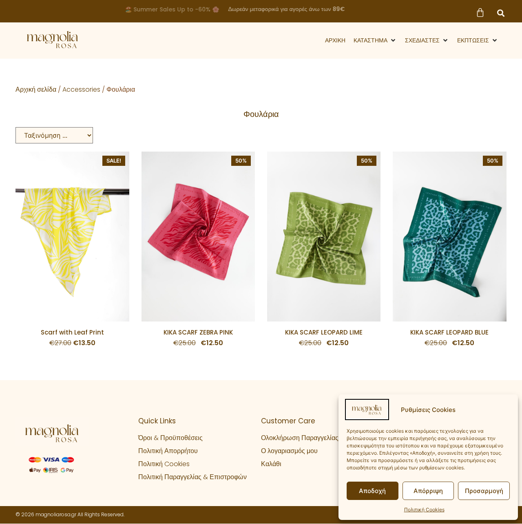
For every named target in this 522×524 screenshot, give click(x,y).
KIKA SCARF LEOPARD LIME (324, 332)
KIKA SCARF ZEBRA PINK (198, 332)
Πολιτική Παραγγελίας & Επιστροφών (192, 477)
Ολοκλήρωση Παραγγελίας (299, 438)
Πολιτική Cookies (424, 509)
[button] (500, 13)
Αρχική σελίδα (35, 89)
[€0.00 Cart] (480, 12)
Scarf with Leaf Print (72, 332)
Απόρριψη (428, 491)
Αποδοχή (372, 491)
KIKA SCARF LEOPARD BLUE (449, 332)
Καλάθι (271, 464)
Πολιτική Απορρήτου (168, 451)
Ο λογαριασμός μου (289, 451)
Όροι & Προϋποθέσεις (170, 438)
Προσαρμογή (484, 491)
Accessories (81, 89)
